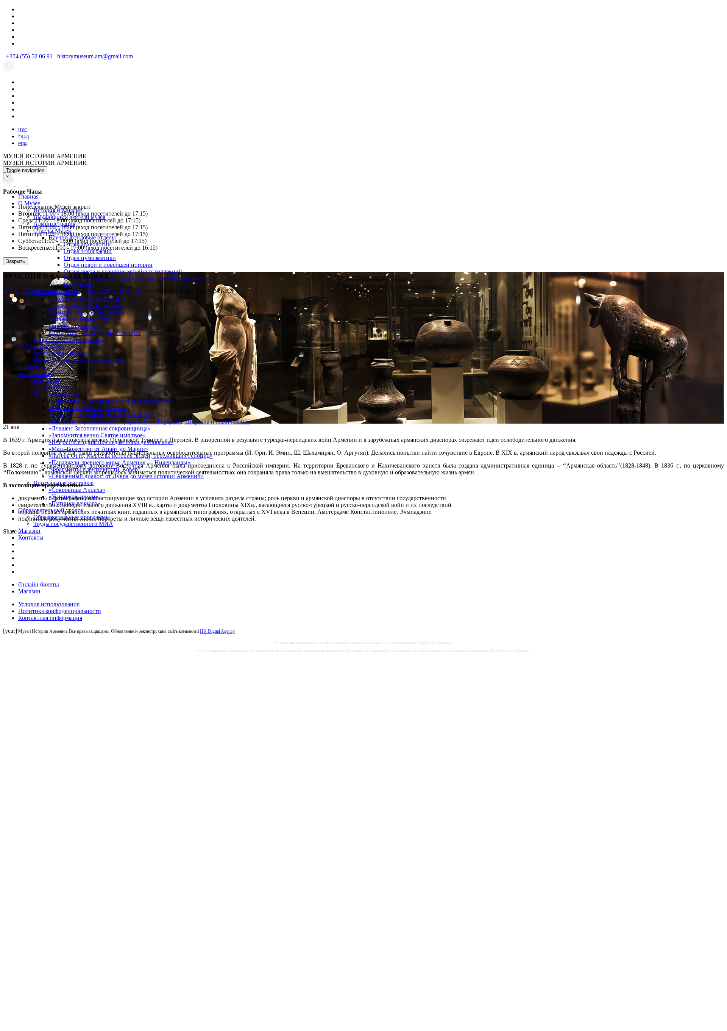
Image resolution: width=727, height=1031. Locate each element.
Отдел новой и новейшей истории (108, 264)
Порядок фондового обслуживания (78, 360)
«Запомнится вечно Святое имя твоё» (97, 435)
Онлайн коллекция (72, 326)
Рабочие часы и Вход (60, 353)
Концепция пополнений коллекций (94, 333)
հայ (24, 136)
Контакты (31, 537)
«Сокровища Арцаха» (76, 490)
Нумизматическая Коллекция (86, 312)
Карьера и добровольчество (68, 339)
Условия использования (49, 604)
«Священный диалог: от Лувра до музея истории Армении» (126, 476)
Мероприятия (51, 387)
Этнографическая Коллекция (85, 305)
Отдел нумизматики (90, 258)
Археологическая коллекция (85, 299)
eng (22, 143)
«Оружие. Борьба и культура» (86, 408)
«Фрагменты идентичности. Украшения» (101, 414)
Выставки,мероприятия (35, 370)
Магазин (29, 530)
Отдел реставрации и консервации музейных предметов (136, 278)
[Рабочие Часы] (9, 183)
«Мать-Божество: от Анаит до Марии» (98, 449)
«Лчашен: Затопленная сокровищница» (99, 428)
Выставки (46, 380)
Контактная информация (50, 618)
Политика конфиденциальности (59, 611)
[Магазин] (22, 183)
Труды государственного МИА (73, 524)
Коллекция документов (78, 319)
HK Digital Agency (217, 631)
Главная (28, 196)
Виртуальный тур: (57, 394)
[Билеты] (32, 183)
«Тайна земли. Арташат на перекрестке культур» (111, 401)
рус (22, 129)
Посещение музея (41, 346)
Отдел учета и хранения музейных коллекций (123, 271)
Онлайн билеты (38, 584)
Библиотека (79, 285)
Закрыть (15, 261)
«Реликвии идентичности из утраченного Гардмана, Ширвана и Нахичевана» (149, 421)
